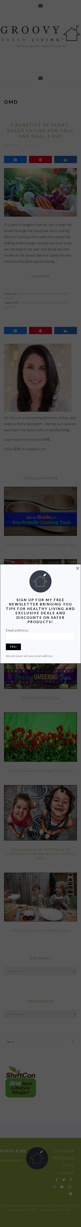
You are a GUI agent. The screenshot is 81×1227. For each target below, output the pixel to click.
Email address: (17, 630)
